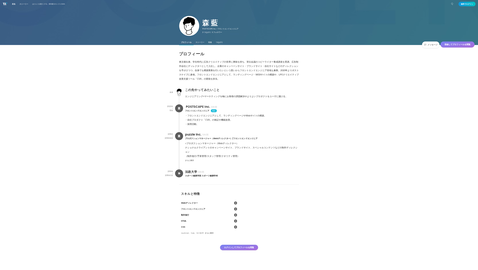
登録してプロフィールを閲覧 (458, 44)
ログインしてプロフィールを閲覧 (239, 247)
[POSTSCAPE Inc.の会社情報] (179, 108)
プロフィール (186, 42)
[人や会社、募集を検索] (452, 4)
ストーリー (200, 42)
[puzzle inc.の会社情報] (179, 136)
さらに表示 (189, 160)
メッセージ (433, 44)
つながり (219, 42)
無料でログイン (467, 4)
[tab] (186, 42)
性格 (210, 42)
